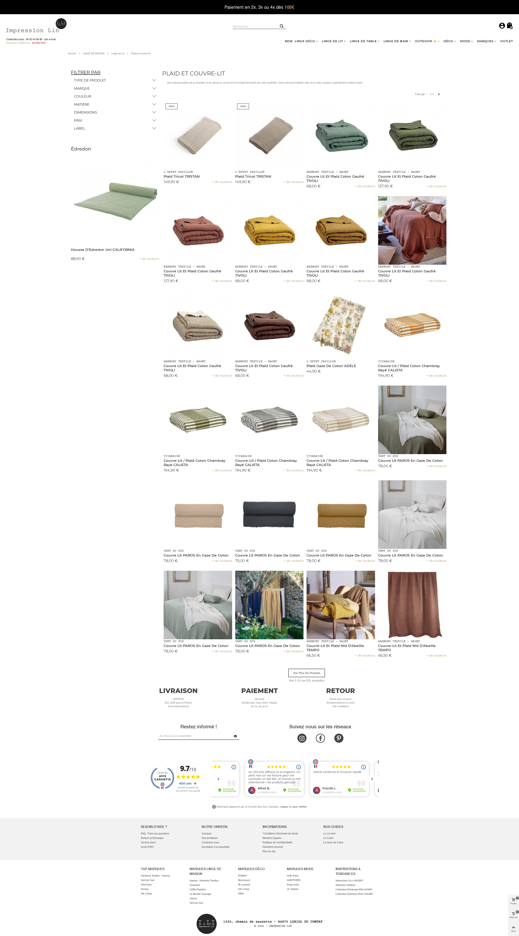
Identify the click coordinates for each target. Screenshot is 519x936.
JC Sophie (292, 889)
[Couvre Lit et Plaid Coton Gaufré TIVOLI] (341, 135)
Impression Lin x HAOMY (349, 880)
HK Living (146, 893)
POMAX (242, 875)
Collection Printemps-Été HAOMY (354, 889)
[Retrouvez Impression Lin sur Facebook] (320, 738)
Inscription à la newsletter (216, 847)
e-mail (52, 39)
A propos (206, 833)
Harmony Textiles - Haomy (155, 875)
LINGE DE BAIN (396, 41)
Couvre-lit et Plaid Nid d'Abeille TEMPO (335, 648)
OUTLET (506, 41)
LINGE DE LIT (332, 41)
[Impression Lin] (36, 25)
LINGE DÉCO (305, 41)
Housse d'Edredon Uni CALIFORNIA (103, 250)
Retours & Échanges (152, 838)
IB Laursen (244, 884)
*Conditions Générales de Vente (280, 833)
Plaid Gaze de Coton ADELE (331, 366)
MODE (465, 41)
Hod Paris (146, 884)
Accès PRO (147, 847)
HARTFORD (293, 880)
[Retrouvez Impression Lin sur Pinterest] (339, 738)
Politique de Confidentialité (277, 842)
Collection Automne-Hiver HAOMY (354, 894)
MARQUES (485, 41)
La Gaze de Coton (333, 842)
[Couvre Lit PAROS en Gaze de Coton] (412, 420)
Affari (241, 893)
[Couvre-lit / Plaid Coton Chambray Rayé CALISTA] (412, 325)
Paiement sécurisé (273, 847)
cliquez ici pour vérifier (293, 806)
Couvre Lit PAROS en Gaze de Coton (410, 461)
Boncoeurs (244, 880)
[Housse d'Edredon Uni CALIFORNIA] (115, 200)
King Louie (293, 884)
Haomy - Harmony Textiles (204, 880)
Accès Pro (39, 43)
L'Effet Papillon (198, 889)
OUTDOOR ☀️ (426, 41)
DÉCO (448, 41)
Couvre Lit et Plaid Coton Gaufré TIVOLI (335, 178)
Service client (148, 842)
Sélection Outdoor (345, 885)
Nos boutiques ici (18, 43)
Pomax (145, 889)
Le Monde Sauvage (200, 894)
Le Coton (328, 838)
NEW (289, 41)
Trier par (420, 94)
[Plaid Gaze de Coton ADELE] (341, 325)
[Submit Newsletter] (235, 735)
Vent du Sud (147, 880)
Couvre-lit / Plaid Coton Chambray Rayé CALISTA (409, 368)
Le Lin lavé (329, 833)
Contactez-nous (210, 842)
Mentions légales (272, 838)
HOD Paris (293, 875)
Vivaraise (195, 885)
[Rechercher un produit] (281, 26)
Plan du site (269, 851)
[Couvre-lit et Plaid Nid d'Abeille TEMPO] (341, 605)
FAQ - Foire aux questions (155, 833)
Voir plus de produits (306, 673)
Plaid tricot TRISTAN (182, 176)
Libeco (193, 898)
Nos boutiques (210, 838)
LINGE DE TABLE (363, 41)
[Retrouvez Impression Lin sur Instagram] (302, 738)
